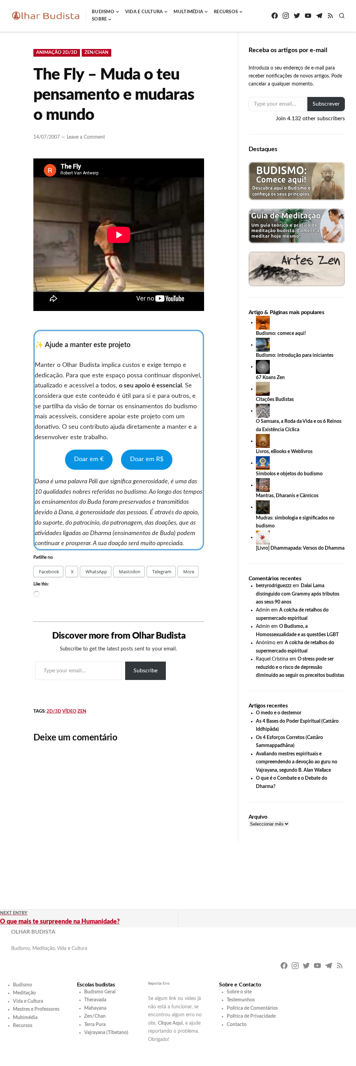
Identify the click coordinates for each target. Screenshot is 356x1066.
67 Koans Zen (270, 377)
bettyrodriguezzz (273, 585)
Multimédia (188, 12)
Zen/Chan (96, 52)
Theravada (95, 1000)
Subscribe (145, 670)
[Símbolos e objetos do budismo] (263, 462)
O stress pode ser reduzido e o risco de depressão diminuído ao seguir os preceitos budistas (300, 667)
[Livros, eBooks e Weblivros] (263, 440)
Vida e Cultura (144, 12)
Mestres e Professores (36, 1009)
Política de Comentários (252, 1008)
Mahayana (95, 1008)
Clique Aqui (170, 1023)
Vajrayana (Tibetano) (106, 1032)
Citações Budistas (275, 399)
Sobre (99, 19)
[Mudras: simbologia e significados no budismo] (263, 507)
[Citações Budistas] (263, 388)
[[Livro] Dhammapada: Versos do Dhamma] (263, 537)
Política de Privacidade (251, 1016)
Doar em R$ (146, 459)
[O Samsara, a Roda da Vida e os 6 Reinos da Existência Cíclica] (263, 410)
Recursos (226, 12)
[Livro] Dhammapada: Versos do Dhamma (300, 548)
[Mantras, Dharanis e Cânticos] (263, 485)
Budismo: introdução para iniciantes (294, 355)
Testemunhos (241, 1000)
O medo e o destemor (278, 713)
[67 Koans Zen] (263, 366)
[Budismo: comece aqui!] (263, 322)
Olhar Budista (33, 932)
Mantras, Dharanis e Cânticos (287, 495)
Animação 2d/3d (56, 52)
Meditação (24, 993)
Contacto (236, 1024)
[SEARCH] (342, 16)
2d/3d (54, 711)
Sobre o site (239, 992)
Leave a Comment (86, 137)
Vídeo (69, 711)
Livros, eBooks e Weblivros (284, 451)
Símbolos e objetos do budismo (289, 474)
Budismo (103, 12)
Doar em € (89, 459)
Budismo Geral (99, 992)
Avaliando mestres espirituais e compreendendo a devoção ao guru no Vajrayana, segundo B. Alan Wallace (296, 762)
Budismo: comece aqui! (281, 333)
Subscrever (326, 104)
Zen (82, 711)
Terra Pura (95, 1024)
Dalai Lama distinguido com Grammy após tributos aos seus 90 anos (297, 594)
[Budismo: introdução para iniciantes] (263, 344)
